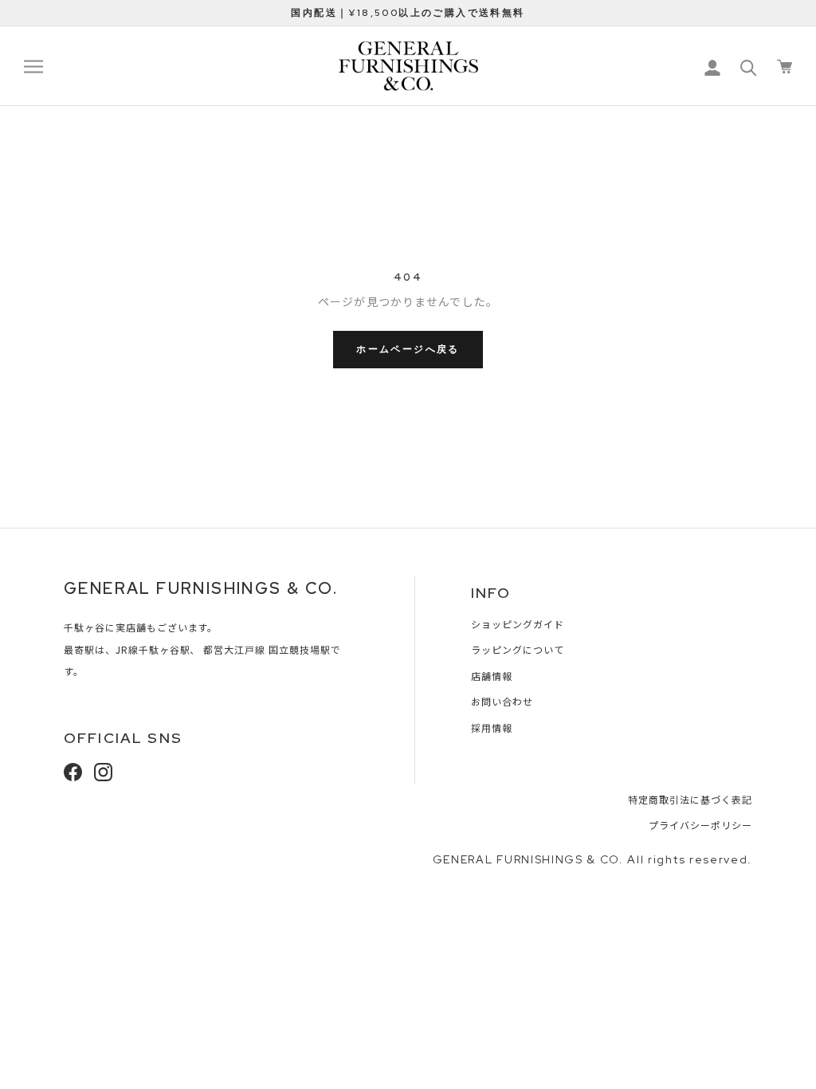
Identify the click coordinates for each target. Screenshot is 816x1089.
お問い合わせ (502, 701)
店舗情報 (491, 675)
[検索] (748, 66)
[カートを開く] (784, 66)
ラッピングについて (517, 649)
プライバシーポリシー (700, 824)
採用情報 (491, 727)
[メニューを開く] (33, 66)
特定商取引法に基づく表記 (690, 799)
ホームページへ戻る (408, 349)
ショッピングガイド (517, 624)
